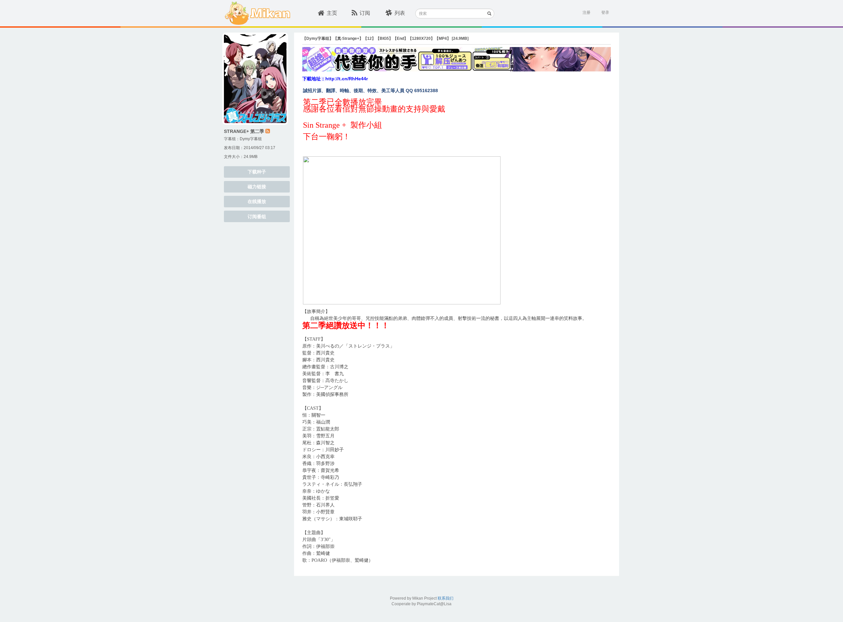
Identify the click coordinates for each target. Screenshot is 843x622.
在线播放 (257, 201)
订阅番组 (257, 216)
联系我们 (445, 598)
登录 (605, 12)
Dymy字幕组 (251, 139)
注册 (586, 12)
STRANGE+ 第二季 (244, 131)
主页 (332, 13)
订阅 (365, 13)
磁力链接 (257, 186)
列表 (399, 13)
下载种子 (257, 171)
